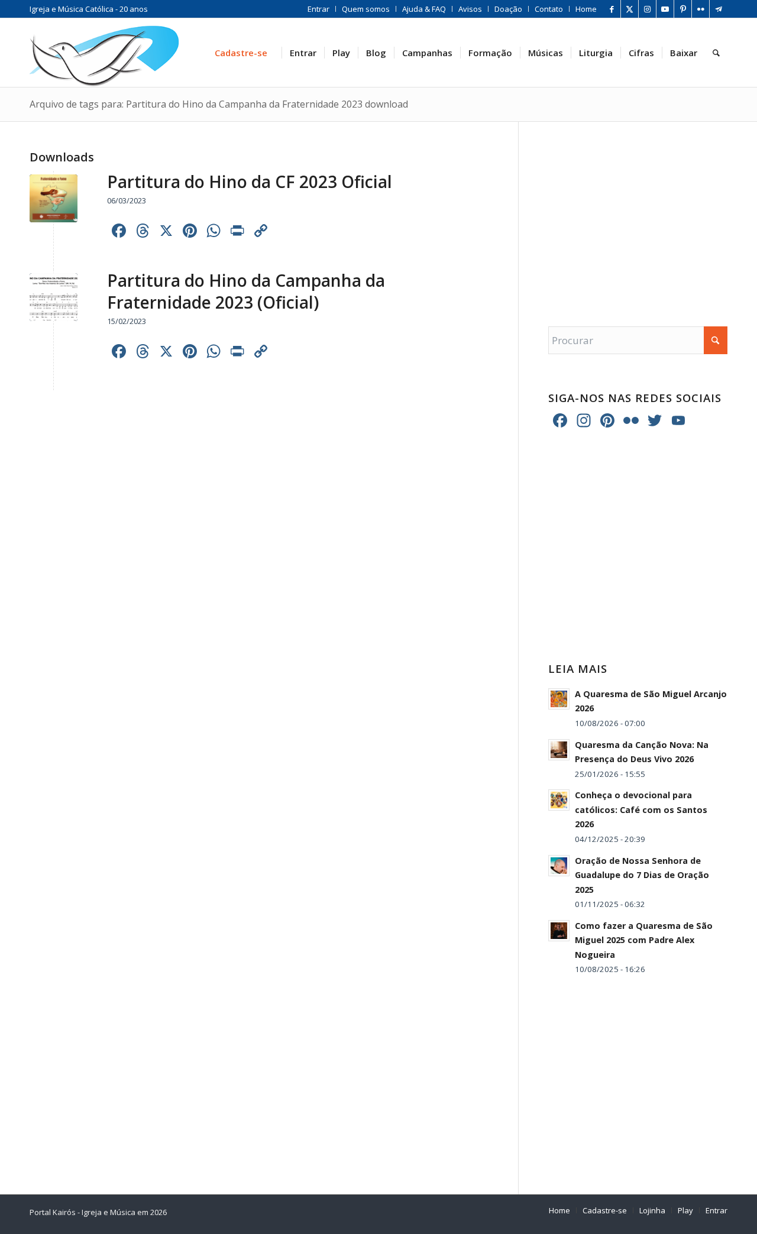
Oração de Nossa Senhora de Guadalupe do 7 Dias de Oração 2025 (642, 875)
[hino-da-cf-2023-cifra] (53, 297)
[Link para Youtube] (665, 9)
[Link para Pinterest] (682, 9)
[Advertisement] (637, 212)
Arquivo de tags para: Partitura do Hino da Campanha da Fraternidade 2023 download (219, 104)
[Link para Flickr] (700, 9)
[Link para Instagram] (647, 9)
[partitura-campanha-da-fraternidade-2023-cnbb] (53, 198)
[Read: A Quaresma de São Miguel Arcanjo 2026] (559, 699)
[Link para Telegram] (718, 9)
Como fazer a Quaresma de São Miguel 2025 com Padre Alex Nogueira (644, 940)
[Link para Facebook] (611, 9)
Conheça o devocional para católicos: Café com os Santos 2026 (641, 809)
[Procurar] (716, 52)
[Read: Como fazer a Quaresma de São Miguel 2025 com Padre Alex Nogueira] (559, 930)
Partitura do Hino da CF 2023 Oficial (249, 181)
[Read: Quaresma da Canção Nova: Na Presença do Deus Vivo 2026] (559, 749)
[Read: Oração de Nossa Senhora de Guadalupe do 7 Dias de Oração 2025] (559, 865)
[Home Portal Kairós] (104, 52)
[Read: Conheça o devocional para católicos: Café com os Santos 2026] (559, 800)
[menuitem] (319, 9)
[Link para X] (629, 9)
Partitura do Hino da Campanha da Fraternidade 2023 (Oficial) (246, 291)
